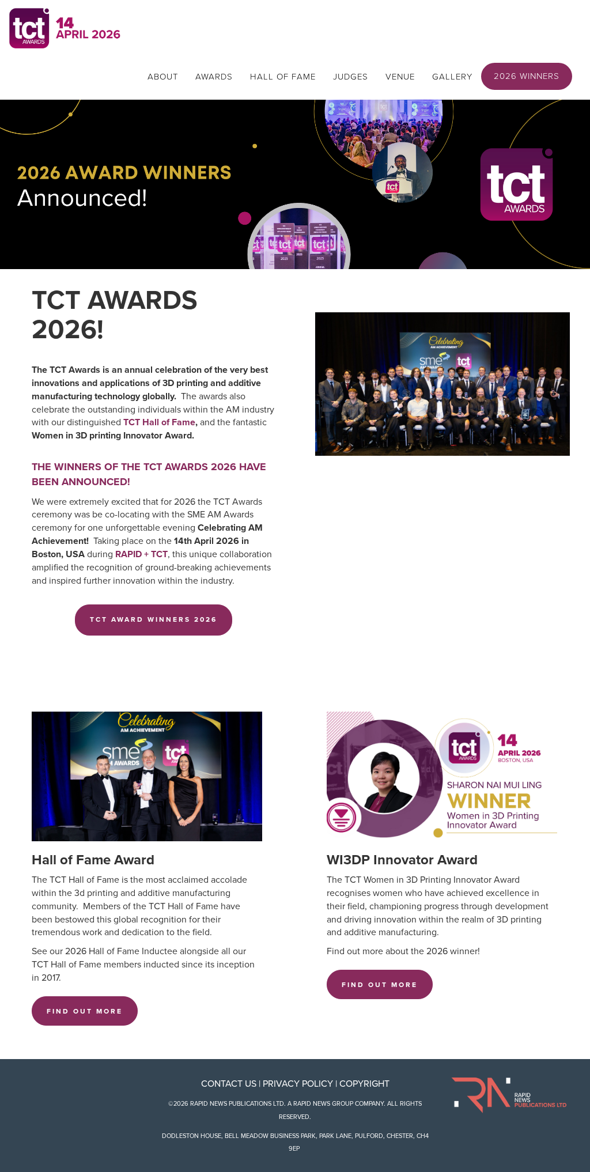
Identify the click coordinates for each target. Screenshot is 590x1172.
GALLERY (452, 76)
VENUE (400, 76)
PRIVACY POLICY (298, 1084)
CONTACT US (228, 1084)
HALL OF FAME (283, 76)
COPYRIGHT (364, 1084)
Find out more (85, 1011)
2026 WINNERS (526, 76)
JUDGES (350, 76)
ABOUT (163, 76)
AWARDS (214, 76)
